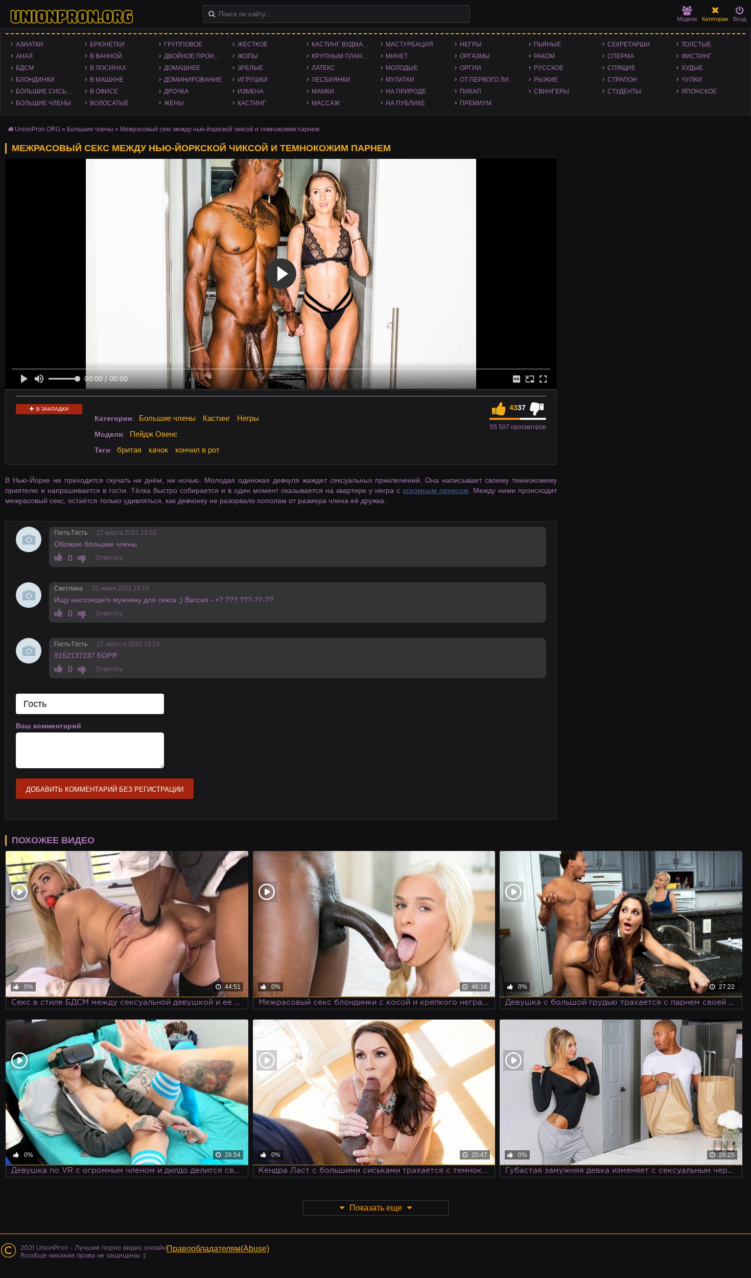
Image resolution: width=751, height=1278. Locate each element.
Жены (174, 103)
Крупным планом (342, 56)
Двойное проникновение (196, 56)
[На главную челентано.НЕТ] (71, 17)
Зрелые (250, 68)
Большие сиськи (45, 91)
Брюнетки (107, 44)
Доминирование (193, 79)
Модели (687, 19)
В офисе (104, 91)
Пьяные (547, 44)
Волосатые (109, 103)
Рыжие (546, 79)
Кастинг (252, 103)
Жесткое (253, 44)
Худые (692, 68)
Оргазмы (475, 56)
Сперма (620, 56)
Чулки (692, 79)
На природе (406, 91)
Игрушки (253, 79)
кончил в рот (197, 449)
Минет (397, 56)
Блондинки (35, 79)
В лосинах (108, 68)
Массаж (326, 103)
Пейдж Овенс (154, 434)
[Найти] (212, 14)
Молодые (402, 68)
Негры (471, 44)
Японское (699, 91)
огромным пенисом (435, 490)
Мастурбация (409, 44)
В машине (107, 79)
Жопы (248, 56)
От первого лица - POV (492, 79)
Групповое (183, 44)
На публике (405, 103)
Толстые (696, 44)
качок (158, 449)
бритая (129, 449)
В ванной (106, 56)
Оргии (470, 68)
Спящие (621, 68)
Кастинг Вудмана (341, 44)
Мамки (323, 91)
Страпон (622, 79)
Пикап (470, 91)
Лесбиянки (331, 79)
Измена (251, 91)
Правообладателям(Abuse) (218, 1248)
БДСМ (25, 68)
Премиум (475, 103)
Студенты (624, 91)
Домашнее (182, 68)
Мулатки (400, 79)
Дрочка (176, 91)
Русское (549, 68)
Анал (24, 56)
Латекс (323, 68)
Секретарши (628, 44)
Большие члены (43, 103)
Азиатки (29, 44)
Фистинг (697, 56)
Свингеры (551, 91)
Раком (544, 56)
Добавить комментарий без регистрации (104, 789)
